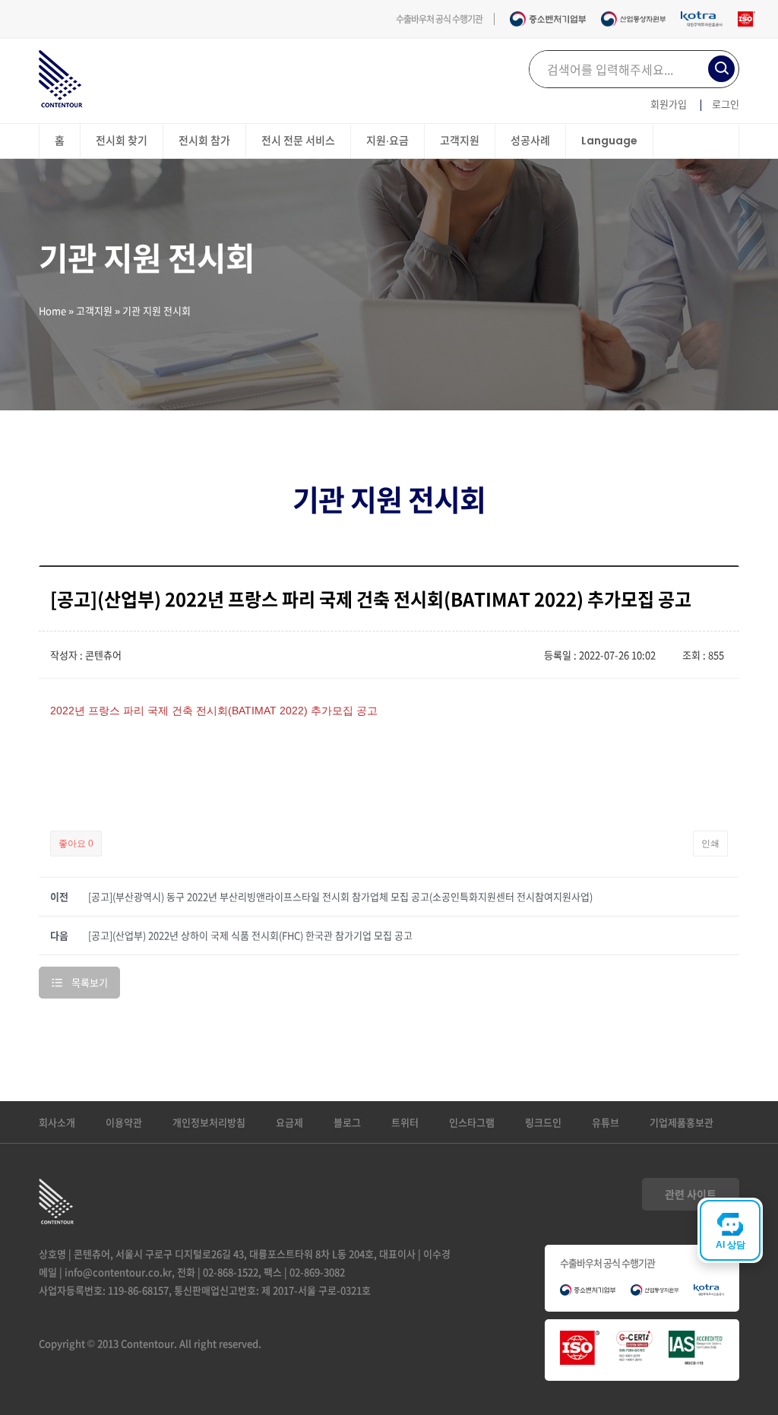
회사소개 (57, 1122)
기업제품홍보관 (681, 1122)
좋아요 (76, 843)
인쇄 (710, 843)
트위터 (405, 1122)
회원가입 (668, 104)
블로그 (347, 1122)
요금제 (289, 1122)
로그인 (725, 104)
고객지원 (94, 310)
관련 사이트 (690, 1193)
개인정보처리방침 (208, 1122)
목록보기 (89, 982)
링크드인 (543, 1122)
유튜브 (605, 1122)
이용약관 (124, 1122)
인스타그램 (472, 1122)
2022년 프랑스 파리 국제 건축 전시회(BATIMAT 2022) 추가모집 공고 (214, 710)
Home (52, 310)
